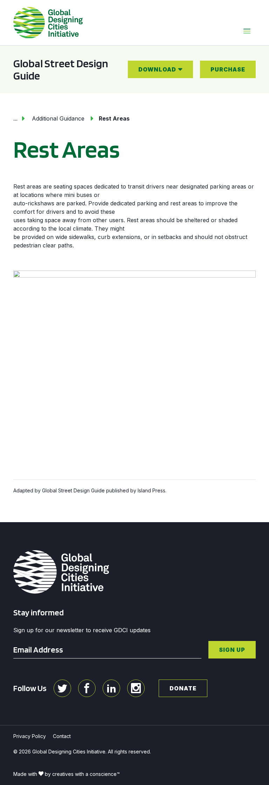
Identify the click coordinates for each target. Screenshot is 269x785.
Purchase (228, 69)
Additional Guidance (58, 118)
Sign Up (232, 649)
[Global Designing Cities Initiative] (48, 23)
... (15, 118)
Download (157, 69)
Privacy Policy (29, 736)
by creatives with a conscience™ (82, 774)
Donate (183, 688)
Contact (62, 736)
